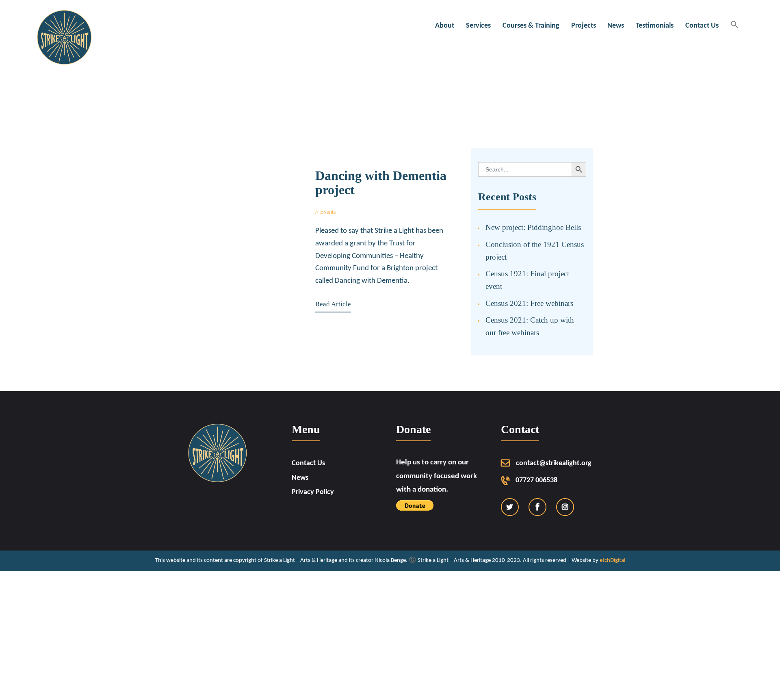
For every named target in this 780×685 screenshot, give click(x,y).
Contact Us (308, 463)
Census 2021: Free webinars (529, 303)
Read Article (333, 304)
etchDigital (612, 560)
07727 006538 (536, 480)
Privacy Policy (313, 492)
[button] (734, 25)
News (300, 478)
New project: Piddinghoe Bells (533, 227)
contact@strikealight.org (554, 463)
